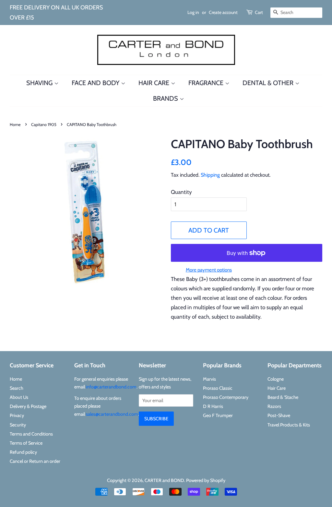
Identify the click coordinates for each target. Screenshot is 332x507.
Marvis (209, 379)
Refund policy (23, 452)
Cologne (275, 379)
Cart (259, 12)
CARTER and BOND (164, 480)
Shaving (40, 83)
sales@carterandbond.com (112, 414)
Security (18, 425)
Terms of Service (26, 443)
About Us (19, 397)
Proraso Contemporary (225, 397)
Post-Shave (278, 415)
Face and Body (96, 83)
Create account (223, 12)
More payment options (209, 270)
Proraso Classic (217, 388)
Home (15, 124)
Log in (193, 12)
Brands (166, 98)
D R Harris (213, 406)
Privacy (17, 415)
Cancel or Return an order (35, 461)
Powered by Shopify (205, 480)
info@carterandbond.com (111, 387)
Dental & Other (269, 83)
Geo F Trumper (218, 415)
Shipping (210, 175)
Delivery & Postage (28, 406)
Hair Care (154, 83)
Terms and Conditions (31, 434)
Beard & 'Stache (282, 397)
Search (16, 388)
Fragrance (206, 83)
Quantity (181, 192)
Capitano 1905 (43, 124)
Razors (274, 406)
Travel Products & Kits (288, 425)
